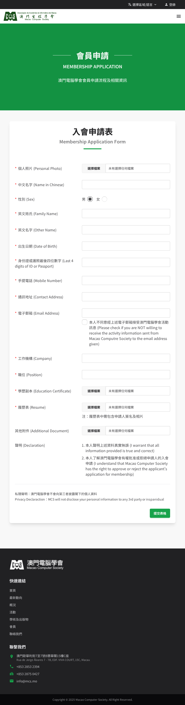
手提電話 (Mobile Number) (39, 280)
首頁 (12, 590)
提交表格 (160, 513)
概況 (12, 605)
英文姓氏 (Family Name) (37, 213)
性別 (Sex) (26, 199)
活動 (12, 612)
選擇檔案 (94, 168)
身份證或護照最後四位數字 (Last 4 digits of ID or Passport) (44, 263)
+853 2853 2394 (27, 666)
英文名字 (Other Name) (36, 230)
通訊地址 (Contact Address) (40, 296)
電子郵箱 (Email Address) (38, 313)
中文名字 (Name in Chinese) (40, 184)
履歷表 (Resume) (31, 407)
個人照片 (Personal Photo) (39, 168)
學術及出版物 (18, 619)
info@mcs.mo (26, 681)
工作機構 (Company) (34, 358)
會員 (12, 626)
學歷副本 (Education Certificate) (44, 391)
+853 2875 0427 (27, 674)
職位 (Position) (29, 374)
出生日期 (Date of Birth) (37, 246)
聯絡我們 (15, 633)
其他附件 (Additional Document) (42, 430)
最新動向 (15, 597)
